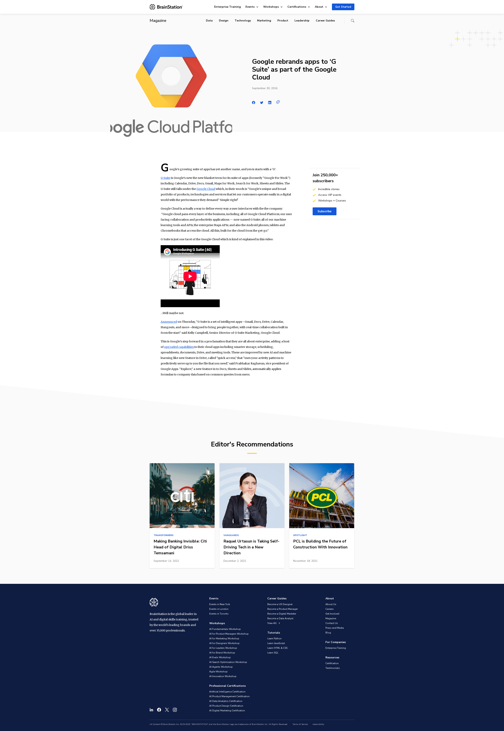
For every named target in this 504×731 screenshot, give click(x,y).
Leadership (302, 20)
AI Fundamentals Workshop (225, 629)
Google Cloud (205, 189)
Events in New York (219, 604)
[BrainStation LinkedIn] (151, 709)
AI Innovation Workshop (222, 676)
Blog (328, 632)
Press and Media (334, 627)
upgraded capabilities (179, 347)
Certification (332, 663)
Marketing (264, 20)
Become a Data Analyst (280, 618)
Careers (329, 609)
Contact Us (331, 623)
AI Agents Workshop (221, 666)
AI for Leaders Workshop (223, 648)
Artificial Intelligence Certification (227, 691)
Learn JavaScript (276, 643)
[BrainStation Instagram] (175, 710)
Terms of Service (300, 724)
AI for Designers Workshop (224, 643)
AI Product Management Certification (229, 696)
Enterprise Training (227, 7)
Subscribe (325, 211)
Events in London (218, 609)
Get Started (343, 7)
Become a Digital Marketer (281, 613)
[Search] (352, 20)
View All (272, 623)
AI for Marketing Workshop (224, 638)
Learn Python (274, 638)
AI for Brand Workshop (222, 652)
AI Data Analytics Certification (225, 701)
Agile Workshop (218, 671)
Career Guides (325, 20)
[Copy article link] (278, 102)
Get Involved (332, 613)
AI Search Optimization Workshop (228, 662)
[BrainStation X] (167, 710)
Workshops (271, 7)
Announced (169, 321)
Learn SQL (272, 652)
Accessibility (318, 724)
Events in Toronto (219, 613)
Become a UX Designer (280, 604)
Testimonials (332, 668)
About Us (330, 604)
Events (250, 7)
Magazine (330, 618)
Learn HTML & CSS (277, 648)
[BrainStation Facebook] (159, 710)
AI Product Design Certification (226, 705)
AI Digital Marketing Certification (227, 710)
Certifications (296, 7)
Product (282, 20)
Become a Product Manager (282, 609)
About (319, 7)
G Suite (165, 178)
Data (209, 20)
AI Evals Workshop (220, 657)
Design (223, 20)
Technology (243, 20)
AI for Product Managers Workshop (229, 633)
